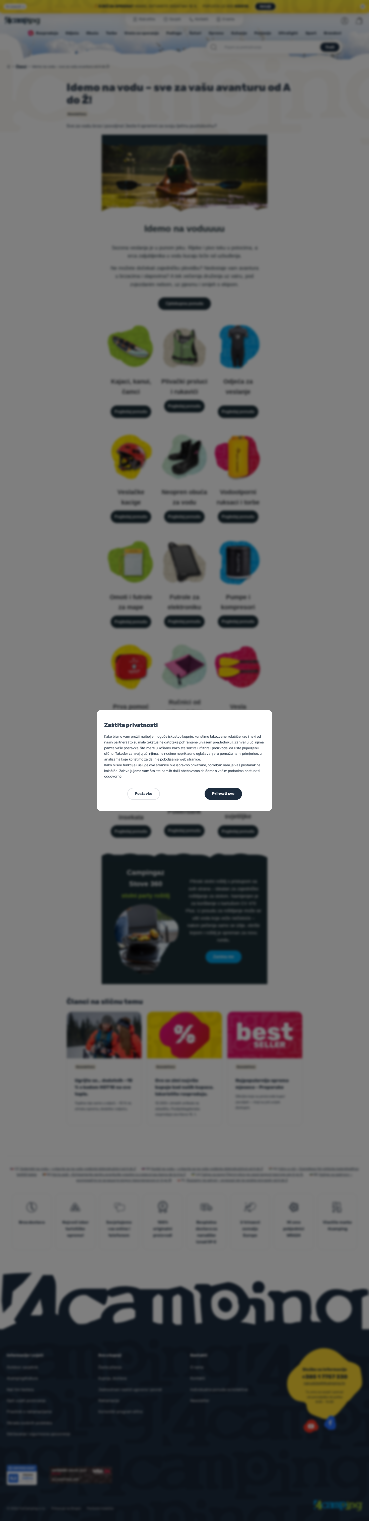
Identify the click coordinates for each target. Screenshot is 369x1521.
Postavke (143, 793)
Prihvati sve (223, 793)
